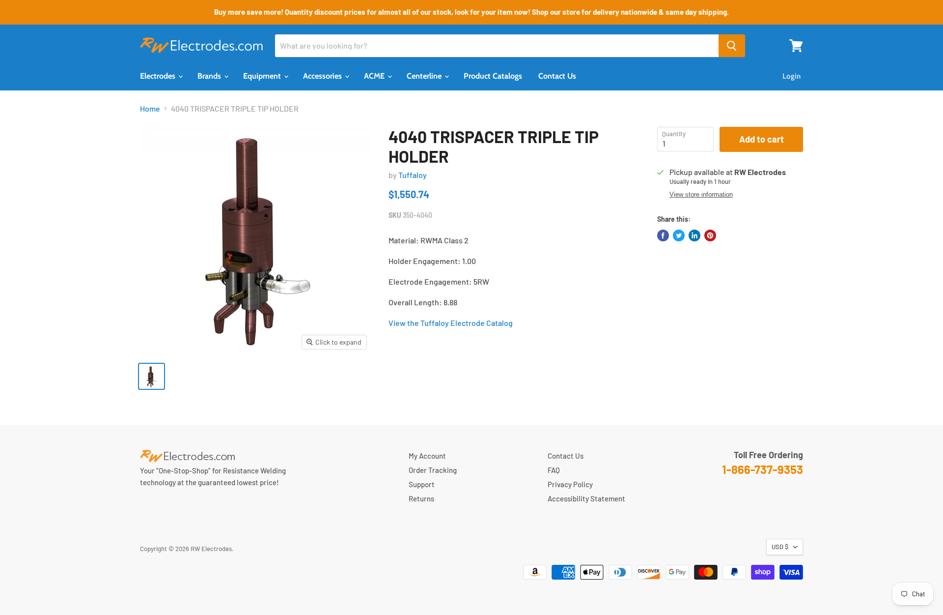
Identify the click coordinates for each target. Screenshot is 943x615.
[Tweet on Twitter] (679, 235)
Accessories (323, 76)
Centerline (425, 76)
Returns (421, 498)
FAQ (554, 470)
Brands (210, 76)
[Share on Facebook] (663, 235)
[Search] (732, 45)
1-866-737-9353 (762, 469)
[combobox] (497, 45)
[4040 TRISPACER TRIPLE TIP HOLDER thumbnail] (151, 376)
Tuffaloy (412, 174)
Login (791, 76)
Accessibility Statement (586, 498)
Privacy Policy (570, 484)
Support (422, 484)
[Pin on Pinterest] (710, 235)
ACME (375, 76)
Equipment (263, 76)
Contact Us (557, 76)
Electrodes (158, 76)
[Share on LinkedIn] (694, 235)
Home (150, 108)
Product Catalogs (493, 76)
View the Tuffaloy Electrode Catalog (450, 322)
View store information (701, 194)
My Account (427, 455)
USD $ (780, 547)
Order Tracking (433, 470)
